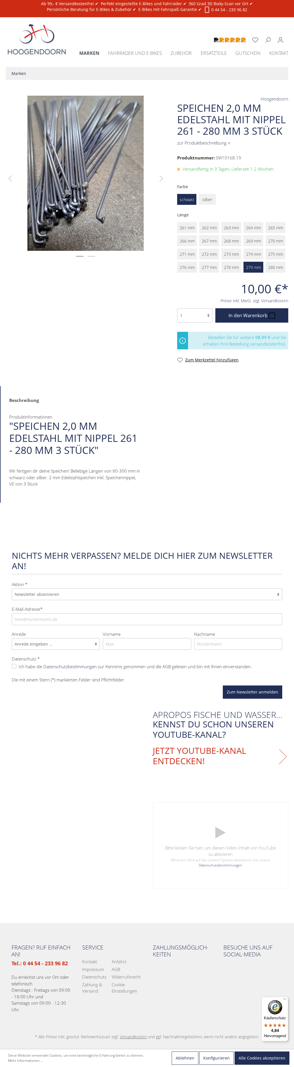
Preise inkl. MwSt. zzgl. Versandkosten (254, 300)
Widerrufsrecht (126, 977)
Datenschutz (94, 977)
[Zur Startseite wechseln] (37, 33)
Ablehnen (185, 1058)
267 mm (209, 241)
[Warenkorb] (290, 36)
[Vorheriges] (10, 178)
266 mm (187, 241)
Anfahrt (119, 961)
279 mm (253, 267)
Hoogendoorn (274, 99)
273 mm (231, 254)
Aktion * (19, 584)
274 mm (253, 254)
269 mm (253, 241)
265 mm (275, 227)
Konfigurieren (216, 1058)
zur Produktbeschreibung (204, 143)
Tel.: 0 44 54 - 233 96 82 (39, 963)
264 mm (253, 227)
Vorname (112, 634)
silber (207, 199)
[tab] (24, 400)
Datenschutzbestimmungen (70, 666)
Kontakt (89, 961)
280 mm (275, 267)
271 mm (187, 254)
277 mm (209, 267)
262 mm (209, 227)
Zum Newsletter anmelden (252, 692)
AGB (167, 666)
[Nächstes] (161, 178)
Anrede (19, 634)
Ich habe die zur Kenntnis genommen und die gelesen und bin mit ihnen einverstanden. (135, 666)
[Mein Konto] (280, 40)
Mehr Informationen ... (25, 1060)
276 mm (187, 267)
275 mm (275, 254)
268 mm (231, 241)
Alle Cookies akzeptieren (262, 1058)
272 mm (209, 254)
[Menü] (284, 1000)
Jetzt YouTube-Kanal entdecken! (199, 756)
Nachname (204, 634)
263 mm (231, 227)
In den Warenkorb (249, 315)
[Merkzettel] (255, 40)
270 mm (275, 241)
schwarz (187, 199)
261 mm (187, 227)
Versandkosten (133, 1036)
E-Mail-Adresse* (27, 609)
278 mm (231, 267)
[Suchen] (267, 40)
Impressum (93, 969)
